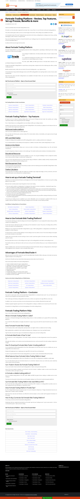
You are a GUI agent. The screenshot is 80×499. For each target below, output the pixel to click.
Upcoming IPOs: (62, 89)
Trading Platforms (13, 12)
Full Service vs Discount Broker (10, 476)
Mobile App (8, 14)
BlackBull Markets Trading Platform (13, 211)
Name (61, 105)
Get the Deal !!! (61, 55)
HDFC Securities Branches (50, 484)
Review (54, 14)
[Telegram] (51, 24)
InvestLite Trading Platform (13, 287)
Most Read (54, 9)
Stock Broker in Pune (36, 482)
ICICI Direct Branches (50, 482)
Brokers (13, 9)
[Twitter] (53, 24)
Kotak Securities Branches (50, 479)
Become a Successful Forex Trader (31, 444)
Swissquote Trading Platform (13, 285)
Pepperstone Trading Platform (13, 281)
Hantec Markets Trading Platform (30, 209)
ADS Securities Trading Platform (47, 281)
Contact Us (66, 494)
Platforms (38, 9)
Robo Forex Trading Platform (13, 283)
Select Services (62, 118)
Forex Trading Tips (31, 442)
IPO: (59, 93)
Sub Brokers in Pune (23, 482)
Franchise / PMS (19, 9)
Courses (48, 9)
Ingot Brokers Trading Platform (29, 111)
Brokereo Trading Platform (47, 211)
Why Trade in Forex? (31, 436)
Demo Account (48, 14)
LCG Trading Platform (30, 285)
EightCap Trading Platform (13, 109)
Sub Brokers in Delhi (23, 477)
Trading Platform (25, 14)
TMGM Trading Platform (47, 107)
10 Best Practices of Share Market (11, 481)
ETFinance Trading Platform (13, 111)
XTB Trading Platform (47, 209)
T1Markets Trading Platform (47, 105)
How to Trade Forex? (31, 438)
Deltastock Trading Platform (13, 107)
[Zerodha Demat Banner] (55, 5)
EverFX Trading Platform (29, 105)
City (60, 113)
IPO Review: (61, 84)
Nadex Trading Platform (47, 285)
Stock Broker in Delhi (36, 477)
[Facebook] (56, 24)
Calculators (27, 9)
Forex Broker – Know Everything (31, 433)
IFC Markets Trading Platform (30, 213)
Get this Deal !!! (61, 43)
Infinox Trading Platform (29, 109)
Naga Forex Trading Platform (47, 111)
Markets (7, 9)
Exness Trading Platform (13, 209)
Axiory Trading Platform (30, 107)
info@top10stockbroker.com (64, 467)
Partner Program (40, 14)
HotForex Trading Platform (30, 211)
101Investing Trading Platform (47, 109)
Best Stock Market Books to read (11, 486)
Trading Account (16, 14)
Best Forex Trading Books (31, 451)
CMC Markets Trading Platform (13, 207)
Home (6, 12)
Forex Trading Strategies (31, 440)
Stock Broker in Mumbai (37, 475)
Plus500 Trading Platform (47, 207)
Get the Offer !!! (61, 33)
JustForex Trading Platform (30, 283)
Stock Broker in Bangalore (37, 479)
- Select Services (10, 93)
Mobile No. (62, 109)
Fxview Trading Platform (29, 207)
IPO (43, 9)
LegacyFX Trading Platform (30, 287)
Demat (33, 9)
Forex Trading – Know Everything (31, 431)
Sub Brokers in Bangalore (24, 479)
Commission (32, 14)
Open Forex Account (47, 497)
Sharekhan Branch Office (50, 475)
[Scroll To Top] (78, 494)
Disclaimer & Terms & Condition (31, 494)
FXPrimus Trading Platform (13, 213)
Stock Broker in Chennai (37, 484)
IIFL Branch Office (49, 477)
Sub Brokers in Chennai (23, 484)
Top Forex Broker (31, 448)
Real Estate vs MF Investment (11, 478)
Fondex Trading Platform (47, 213)
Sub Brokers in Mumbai (23, 475)
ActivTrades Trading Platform (30, 281)
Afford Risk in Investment (10, 483)
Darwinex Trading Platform (13, 105)
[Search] (73, 17)
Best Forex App (31, 446)
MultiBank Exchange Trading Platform (47, 283)
